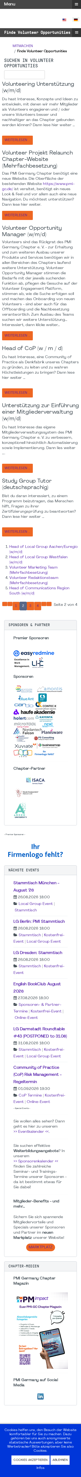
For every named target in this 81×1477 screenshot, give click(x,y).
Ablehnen (60, 1460)
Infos (41, 1468)
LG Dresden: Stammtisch (38, 953)
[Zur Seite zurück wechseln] (10, 604)
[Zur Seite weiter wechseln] (44, 604)
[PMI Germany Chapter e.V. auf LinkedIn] (40, 1396)
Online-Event (26, 1018)
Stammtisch (26, 910)
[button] (40, 625)
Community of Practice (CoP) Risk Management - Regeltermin (38, 1075)
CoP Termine (30, 1095)
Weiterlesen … (17, 140)
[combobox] (24, 74)
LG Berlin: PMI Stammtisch (39, 922)
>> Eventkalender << (31, 1132)
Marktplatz (41, 1247)
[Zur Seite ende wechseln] (49, 604)
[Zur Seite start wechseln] (4, 604)
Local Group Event (36, 904)
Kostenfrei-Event (46, 1011)
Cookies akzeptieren (31, 1460)
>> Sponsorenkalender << (36, 1161)
